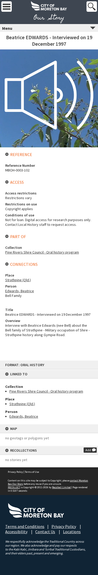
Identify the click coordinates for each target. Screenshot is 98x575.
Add (88, 450)
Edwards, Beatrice (23, 416)
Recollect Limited (61, 487)
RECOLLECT (14, 487)
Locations (72, 531)
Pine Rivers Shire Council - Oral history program (46, 391)
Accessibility (16, 531)
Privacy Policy (15, 472)
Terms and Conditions (24, 526)
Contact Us (45, 531)
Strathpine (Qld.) (22, 403)
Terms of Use (32, 472)
